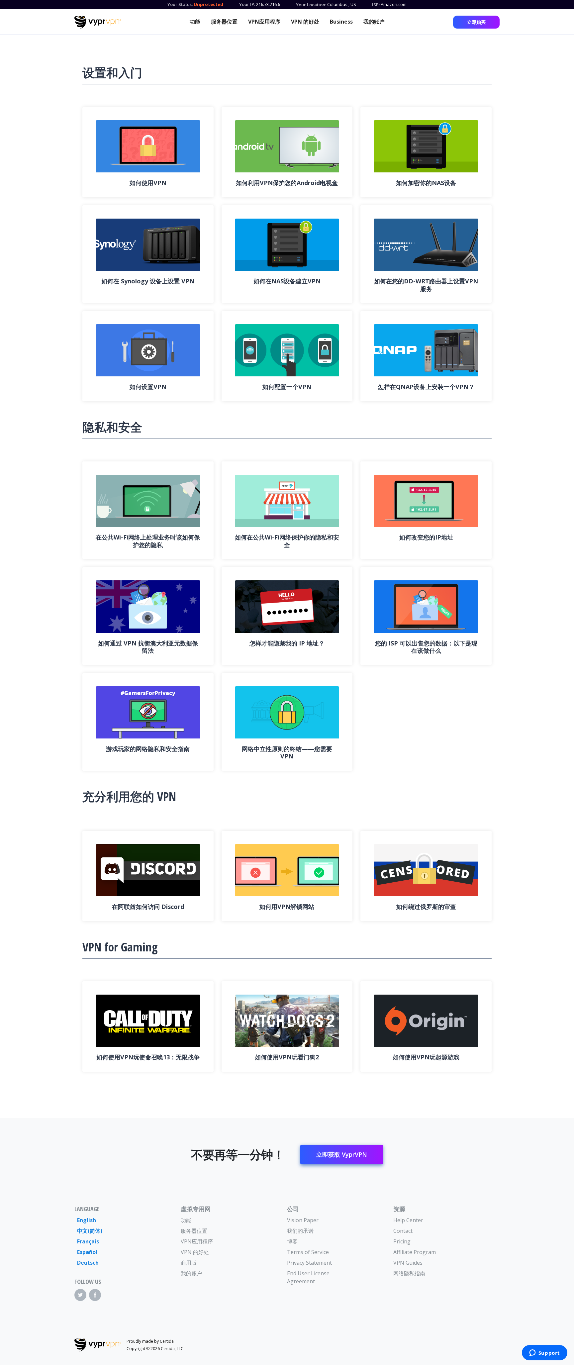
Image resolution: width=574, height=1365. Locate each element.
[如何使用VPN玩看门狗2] (287, 1021)
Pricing (402, 1241)
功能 (195, 21)
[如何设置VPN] (148, 350)
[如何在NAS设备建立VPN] (287, 245)
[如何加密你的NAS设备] (426, 146)
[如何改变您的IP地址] (426, 501)
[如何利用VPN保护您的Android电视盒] (287, 146)
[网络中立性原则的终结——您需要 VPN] (287, 712)
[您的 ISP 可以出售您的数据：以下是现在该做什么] (426, 606)
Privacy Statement (309, 1262)
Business (341, 21)
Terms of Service (308, 1252)
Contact (403, 1230)
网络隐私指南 (409, 1273)
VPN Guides (408, 1262)
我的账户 (374, 21)
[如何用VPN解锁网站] (287, 870)
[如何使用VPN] (148, 146)
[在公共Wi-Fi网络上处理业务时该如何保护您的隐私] (148, 501)
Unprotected (208, 4)
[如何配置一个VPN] (287, 350)
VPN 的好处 (305, 21)
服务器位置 (224, 21)
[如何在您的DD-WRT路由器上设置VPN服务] (426, 245)
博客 (292, 1241)
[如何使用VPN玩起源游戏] (426, 1021)
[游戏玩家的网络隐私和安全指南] (148, 712)
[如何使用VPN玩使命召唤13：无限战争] (148, 1021)
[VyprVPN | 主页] (97, 22)
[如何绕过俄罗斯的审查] (426, 870)
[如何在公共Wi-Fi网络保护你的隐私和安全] (287, 501)
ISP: (376, 5)
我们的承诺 (300, 1230)
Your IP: (247, 4)
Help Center (408, 1220)
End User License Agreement (308, 1277)
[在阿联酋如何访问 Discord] (148, 870)
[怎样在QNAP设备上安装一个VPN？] (426, 350)
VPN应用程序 (264, 21)
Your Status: (180, 4)
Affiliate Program (414, 1252)
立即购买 (476, 22)
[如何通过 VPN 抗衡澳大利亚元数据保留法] (148, 606)
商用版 (189, 1262)
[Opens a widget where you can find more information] (544, 1353)
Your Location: (311, 5)
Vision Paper (303, 1220)
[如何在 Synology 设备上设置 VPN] (148, 245)
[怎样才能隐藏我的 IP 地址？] (287, 606)
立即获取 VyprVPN (341, 1154)
